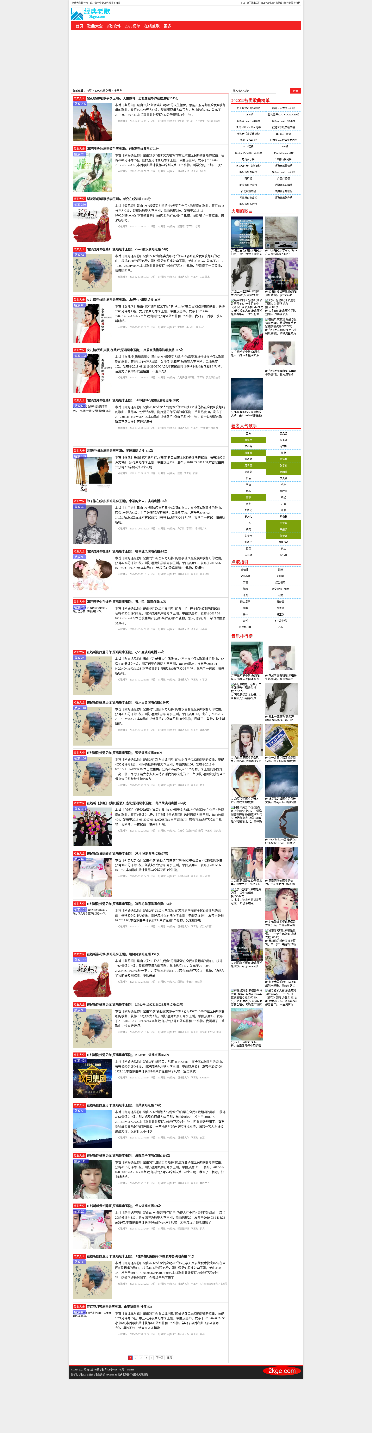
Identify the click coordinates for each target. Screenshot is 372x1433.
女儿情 (180, 327)
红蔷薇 (283, 608)
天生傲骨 (200, 121)
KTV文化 (267, 3)
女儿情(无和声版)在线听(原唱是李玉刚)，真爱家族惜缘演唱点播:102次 (135, 350)
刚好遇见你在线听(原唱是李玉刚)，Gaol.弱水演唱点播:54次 (127, 249)
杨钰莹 (283, 554)
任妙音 (283, 601)
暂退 (202, 785)
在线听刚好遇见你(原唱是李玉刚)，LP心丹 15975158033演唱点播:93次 (135, 1004)
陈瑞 (248, 588)
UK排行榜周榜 (284, 159)
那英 (283, 452)
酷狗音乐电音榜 (248, 184)
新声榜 (248, 178)
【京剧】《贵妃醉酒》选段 (190, 830)
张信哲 (283, 459)
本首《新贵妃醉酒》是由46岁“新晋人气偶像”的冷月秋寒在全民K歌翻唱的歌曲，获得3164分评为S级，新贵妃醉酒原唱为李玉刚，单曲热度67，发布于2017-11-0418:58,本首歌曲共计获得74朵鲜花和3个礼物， (170, 865)
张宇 (248, 503)
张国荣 (283, 471)
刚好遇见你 (183, 171)
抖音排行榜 (283, 178)
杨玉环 (283, 439)
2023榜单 (132, 26)
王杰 (248, 522)
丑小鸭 (204, 629)
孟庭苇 (248, 439)
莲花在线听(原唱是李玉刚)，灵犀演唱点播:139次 (120, 450)
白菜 (202, 1137)
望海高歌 (248, 576)
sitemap (130, 1369)
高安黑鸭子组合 (283, 588)
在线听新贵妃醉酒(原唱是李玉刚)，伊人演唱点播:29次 (124, 1206)
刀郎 (283, 503)
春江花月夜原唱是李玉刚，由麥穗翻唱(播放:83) (119, 1306)
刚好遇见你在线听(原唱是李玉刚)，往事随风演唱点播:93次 (127, 551)
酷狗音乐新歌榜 (248, 204)
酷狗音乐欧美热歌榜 (248, 133)
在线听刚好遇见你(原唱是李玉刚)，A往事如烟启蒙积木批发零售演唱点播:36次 (140, 1256)
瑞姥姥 (198, 981)
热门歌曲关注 (254, 3)
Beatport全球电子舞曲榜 (248, 152)
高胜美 (283, 491)
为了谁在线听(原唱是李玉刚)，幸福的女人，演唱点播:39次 (127, 501)
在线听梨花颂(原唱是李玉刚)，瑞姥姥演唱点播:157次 (123, 954)
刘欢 (283, 548)
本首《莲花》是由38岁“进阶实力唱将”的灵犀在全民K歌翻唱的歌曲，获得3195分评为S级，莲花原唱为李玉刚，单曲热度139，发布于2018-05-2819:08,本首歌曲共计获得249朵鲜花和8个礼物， (170, 462)
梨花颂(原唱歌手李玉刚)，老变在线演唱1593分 (119, 199)
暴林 (248, 614)
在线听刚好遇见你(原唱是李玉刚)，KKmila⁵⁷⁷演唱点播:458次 (128, 1055)
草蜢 (283, 497)
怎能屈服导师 (213, 121)
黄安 (248, 529)
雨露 (283, 595)
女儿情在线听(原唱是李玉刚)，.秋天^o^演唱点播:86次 (124, 299)
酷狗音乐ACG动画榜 (248, 120)
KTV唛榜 (248, 146)
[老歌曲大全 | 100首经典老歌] (91, 14)
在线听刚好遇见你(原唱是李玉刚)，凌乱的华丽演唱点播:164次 (129, 904)
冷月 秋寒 (205, 876)
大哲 (248, 620)
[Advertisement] (186, 59)
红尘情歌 (283, 582)
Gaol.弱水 (205, 277)
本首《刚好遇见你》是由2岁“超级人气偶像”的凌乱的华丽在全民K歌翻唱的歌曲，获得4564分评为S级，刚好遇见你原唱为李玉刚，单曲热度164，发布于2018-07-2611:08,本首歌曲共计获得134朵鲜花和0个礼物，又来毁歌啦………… (170, 915)
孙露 (248, 608)
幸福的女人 (201, 528)
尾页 (169, 1357)
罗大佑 (248, 516)
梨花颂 (180, 121)
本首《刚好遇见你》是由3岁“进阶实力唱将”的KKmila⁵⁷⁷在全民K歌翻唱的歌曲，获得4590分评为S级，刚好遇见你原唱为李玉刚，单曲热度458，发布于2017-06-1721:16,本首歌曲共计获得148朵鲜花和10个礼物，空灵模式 (170, 1066)
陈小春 (248, 446)
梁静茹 (248, 471)
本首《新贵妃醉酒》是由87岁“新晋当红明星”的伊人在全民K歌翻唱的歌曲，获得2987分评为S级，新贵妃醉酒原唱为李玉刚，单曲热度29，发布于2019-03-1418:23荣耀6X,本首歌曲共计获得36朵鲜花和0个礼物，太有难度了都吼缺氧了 (170, 1217)
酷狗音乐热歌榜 (283, 191)
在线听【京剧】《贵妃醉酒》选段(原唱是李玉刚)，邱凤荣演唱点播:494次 (136, 803)
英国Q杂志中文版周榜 (248, 165)
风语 (248, 582)
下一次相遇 (283, 620)
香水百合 (204, 730)
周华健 (248, 465)
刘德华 (248, 542)
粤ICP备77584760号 (114, 1369)
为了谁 (180, 528)
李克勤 (283, 478)
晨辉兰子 (204, 1183)
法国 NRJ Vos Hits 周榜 (248, 127)
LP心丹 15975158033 (210, 1032)
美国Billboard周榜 (283, 152)
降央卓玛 (248, 601)
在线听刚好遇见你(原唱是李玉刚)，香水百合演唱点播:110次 (128, 702)
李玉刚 (189, 121)
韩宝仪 (283, 614)
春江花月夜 (183, 1334)
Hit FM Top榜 (283, 133)
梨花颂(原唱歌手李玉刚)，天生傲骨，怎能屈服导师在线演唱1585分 (133, 98)
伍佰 (248, 478)
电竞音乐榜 (248, 159)
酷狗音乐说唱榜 (283, 184)
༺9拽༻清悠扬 (209, 428)
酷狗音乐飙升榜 (283, 197)
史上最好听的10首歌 (248, 108)
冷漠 (248, 595)
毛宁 (283, 484)
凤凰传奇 (283, 542)
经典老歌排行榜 (292, 3)
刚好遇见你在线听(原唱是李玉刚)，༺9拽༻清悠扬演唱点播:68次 (133, 400)
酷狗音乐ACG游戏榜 (283, 120)
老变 (197, 226)
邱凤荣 (217, 830)
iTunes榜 (248, 114)
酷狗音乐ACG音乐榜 (283, 172)
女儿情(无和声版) (186, 377)
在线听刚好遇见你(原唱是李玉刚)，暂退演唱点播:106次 (125, 752)
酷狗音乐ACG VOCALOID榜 (283, 114)
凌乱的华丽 (206, 926)
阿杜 (248, 484)
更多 (167, 26)
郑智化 (248, 510)
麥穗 (202, 1334)
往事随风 (204, 574)
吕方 (248, 433)
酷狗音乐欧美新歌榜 (283, 127)
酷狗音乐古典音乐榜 (283, 108)
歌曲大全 (95, 26)
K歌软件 (114, 26)
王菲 (248, 497)
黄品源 (283, 433)
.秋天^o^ (199, 327)
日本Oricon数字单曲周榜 (283, 140)
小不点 (203, 679)
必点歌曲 (277, 3)
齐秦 (248, 548)
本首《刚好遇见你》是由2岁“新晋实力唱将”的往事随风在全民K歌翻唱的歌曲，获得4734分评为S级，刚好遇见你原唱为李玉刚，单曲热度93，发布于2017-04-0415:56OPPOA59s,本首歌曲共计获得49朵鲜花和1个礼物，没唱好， (169, 563)
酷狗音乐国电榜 (248, 172)
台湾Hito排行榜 (248, 140)
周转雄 (283, 446)
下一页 (159, 1357)
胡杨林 (283, 516)
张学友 (283, 465)
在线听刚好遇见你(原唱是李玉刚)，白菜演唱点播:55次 (124, 1105)
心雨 (283, 627)
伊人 (202, 1228)
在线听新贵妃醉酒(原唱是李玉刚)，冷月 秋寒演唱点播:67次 (127, 853)
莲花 (179, 473)
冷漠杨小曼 (248, 627)
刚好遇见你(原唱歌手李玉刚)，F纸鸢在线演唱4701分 (123, 148)
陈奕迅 (248, 535)
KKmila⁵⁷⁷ (205, 1077)
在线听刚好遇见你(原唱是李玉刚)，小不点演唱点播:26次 (125, 652)
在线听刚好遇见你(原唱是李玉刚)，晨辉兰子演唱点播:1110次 (128, 1155)
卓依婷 (283, 522)
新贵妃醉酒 (183, 876)
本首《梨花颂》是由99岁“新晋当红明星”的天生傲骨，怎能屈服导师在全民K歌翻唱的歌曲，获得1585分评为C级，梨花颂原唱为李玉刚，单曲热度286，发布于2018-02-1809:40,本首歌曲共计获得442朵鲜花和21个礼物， (170, 109)
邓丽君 (248, 452)
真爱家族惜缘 (213, 377)
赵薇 (248, 491)
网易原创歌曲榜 (248, 197)
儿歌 (283, 510)
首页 (242, 3)
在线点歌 (152, 26)
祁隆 (283, 569)
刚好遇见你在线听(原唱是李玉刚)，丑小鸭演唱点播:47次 (126, 601)
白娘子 (283, 529)
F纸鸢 (203, 171)
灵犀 (195, 473)
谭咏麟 (248, 459)
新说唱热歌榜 (248, 191)
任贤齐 (283, 535)
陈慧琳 (248, 554)
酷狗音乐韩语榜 (283, 165)
